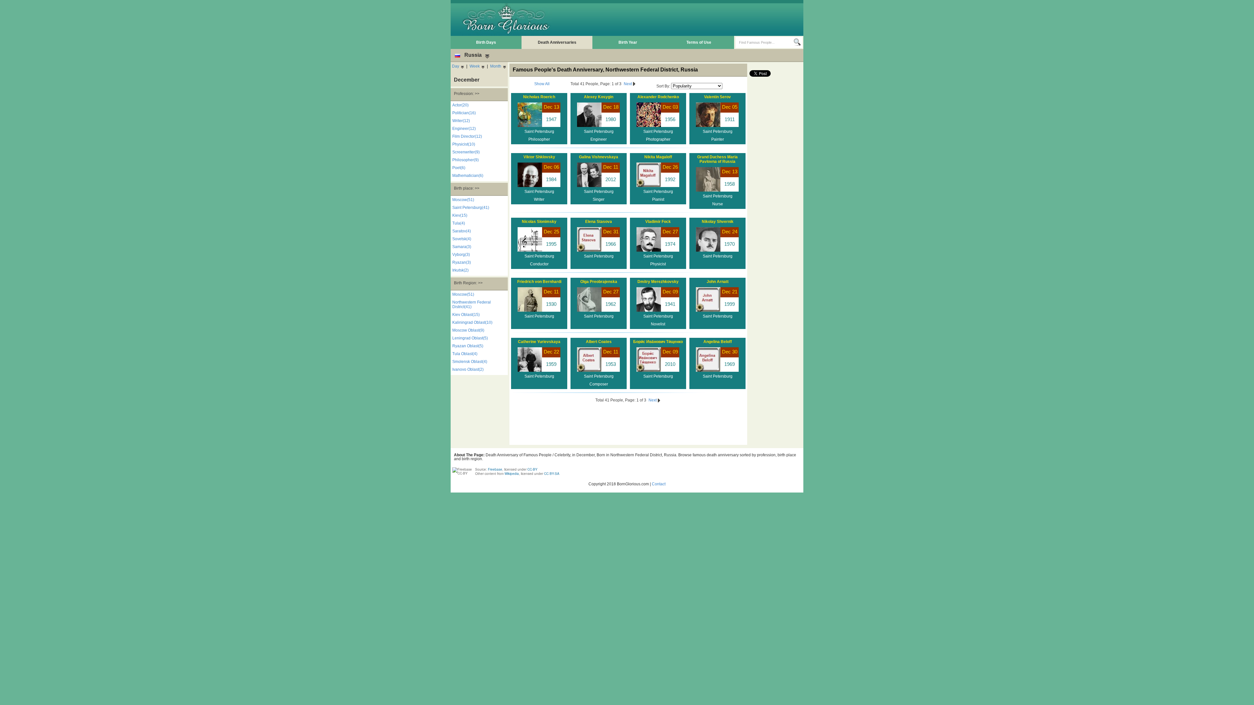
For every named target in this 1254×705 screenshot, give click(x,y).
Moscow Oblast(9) (468, 330)
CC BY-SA (551, 473)
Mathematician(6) (467, 175)
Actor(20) (460, 105)
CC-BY (532, 469)
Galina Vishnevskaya (598, 157)
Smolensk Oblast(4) (469, 361)
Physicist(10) (463, 144)
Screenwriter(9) (466, 152)
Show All (542, 84)
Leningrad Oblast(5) (470, 338)
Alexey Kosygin (598, 97)
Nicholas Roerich (539, 97)
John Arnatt (718, 281)
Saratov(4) (461, 231)
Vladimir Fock (658, 221)
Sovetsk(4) (461, 239)
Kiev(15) (459, 215)
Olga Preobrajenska (598, 281)
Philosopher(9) (465, 160)
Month (495, 66)
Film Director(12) (467, 136)
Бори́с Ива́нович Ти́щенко (658, 341)
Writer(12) (461, 120)
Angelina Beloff (717, 341)
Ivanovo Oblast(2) (468, 369)
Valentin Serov (717, 97)
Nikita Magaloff (658, 157)
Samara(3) (461, 246)
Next (628, 84)
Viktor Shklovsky (539, 157)
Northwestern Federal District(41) (471, 304)
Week (475, 66)
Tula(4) (458, 223)
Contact (659, 484)
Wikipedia (512, 473)
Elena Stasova (598, 221)
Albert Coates (599, 341)
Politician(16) (464, 113)
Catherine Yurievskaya (539, 341)
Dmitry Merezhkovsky (658, 281)
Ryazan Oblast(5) (467, 346)
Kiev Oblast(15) (466, 314)
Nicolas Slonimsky (539, 221)
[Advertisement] (683, 19)
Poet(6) (458, 167)
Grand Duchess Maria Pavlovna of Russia (717, 159)
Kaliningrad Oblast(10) (472, 322)
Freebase (495, 469)
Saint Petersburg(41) (470, 207)
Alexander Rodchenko (658, 97)
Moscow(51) (463, 199)
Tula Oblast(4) (464, 354)
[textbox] (765, 42)
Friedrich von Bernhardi (539, 281)
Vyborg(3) (461, 254)
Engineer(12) (464, 128)
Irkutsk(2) (460, 270)
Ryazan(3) (461, 262)
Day (455, 66)
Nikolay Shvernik (717, 221)
